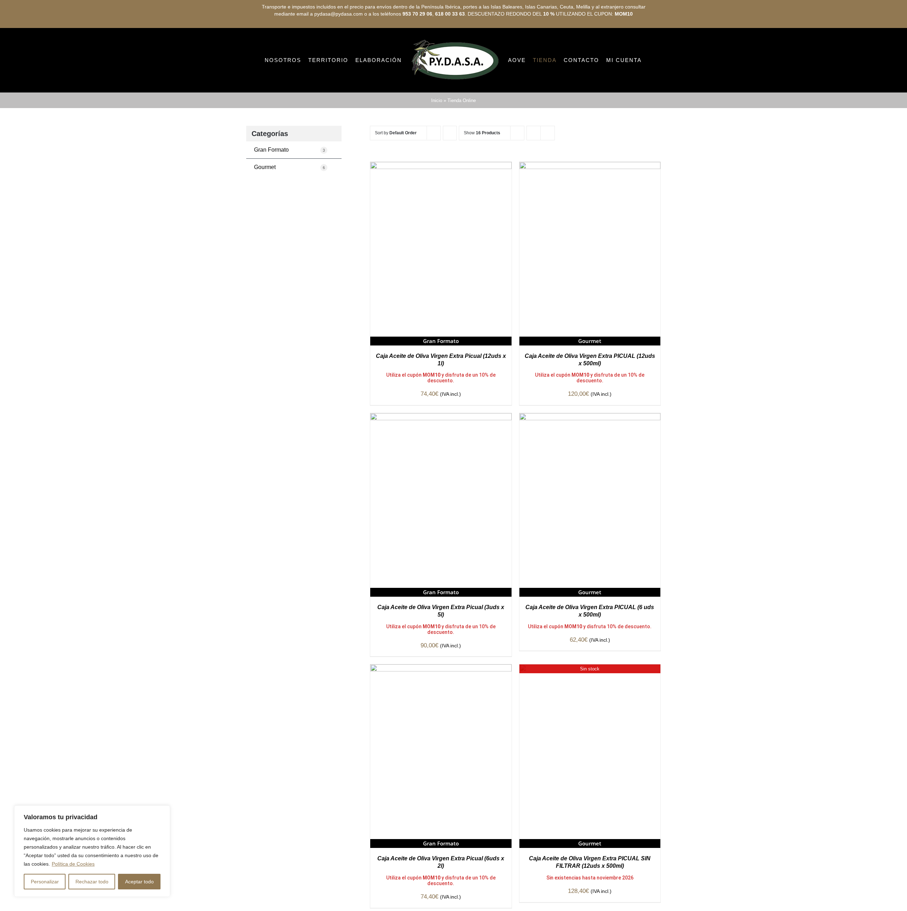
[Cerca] (162, 811)
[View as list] (547, 163)
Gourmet (289, 197)
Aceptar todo (139, 881)
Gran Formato (289, 179)
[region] (92, 851)
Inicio (436, 130)
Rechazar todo (91, 881)
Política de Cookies (73, 864)
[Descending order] (450, 163)
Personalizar (45, 881)
